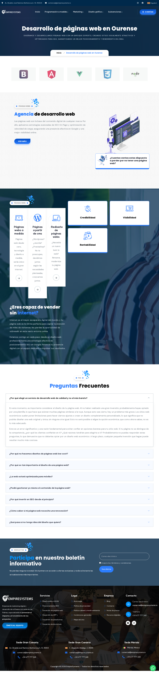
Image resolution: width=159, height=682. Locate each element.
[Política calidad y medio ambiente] (86, 611)
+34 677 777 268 (139, 615)
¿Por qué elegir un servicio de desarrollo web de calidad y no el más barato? (48, 398)
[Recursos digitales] (113, 615)
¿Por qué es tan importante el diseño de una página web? (39, 465)
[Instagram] (138, 3)
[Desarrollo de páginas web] (54, 611)
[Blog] (113, 601)
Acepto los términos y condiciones (116, 563)
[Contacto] (113, 606)
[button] (79, 398)
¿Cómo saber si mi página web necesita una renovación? (38, 510)
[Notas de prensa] (113, 611)
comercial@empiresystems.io (144, 605)
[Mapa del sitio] (86, 620)
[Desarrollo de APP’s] (54, 615)
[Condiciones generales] (86, 615)
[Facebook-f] (128, 623)
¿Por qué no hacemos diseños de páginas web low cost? (38, 453)
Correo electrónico (140, 602)
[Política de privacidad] (86, 606)
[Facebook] (142, 3)
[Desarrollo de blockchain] (54, 624)
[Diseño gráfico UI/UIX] (54, 601)
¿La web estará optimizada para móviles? (31, 476)
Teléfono (136, 612)
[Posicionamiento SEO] (54, 606)
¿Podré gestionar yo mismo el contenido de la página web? (39, 488)
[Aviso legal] (86, 601)
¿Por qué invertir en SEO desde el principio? (31, 499)
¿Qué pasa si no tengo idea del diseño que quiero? (35, 522)
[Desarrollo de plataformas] (54, 620)
